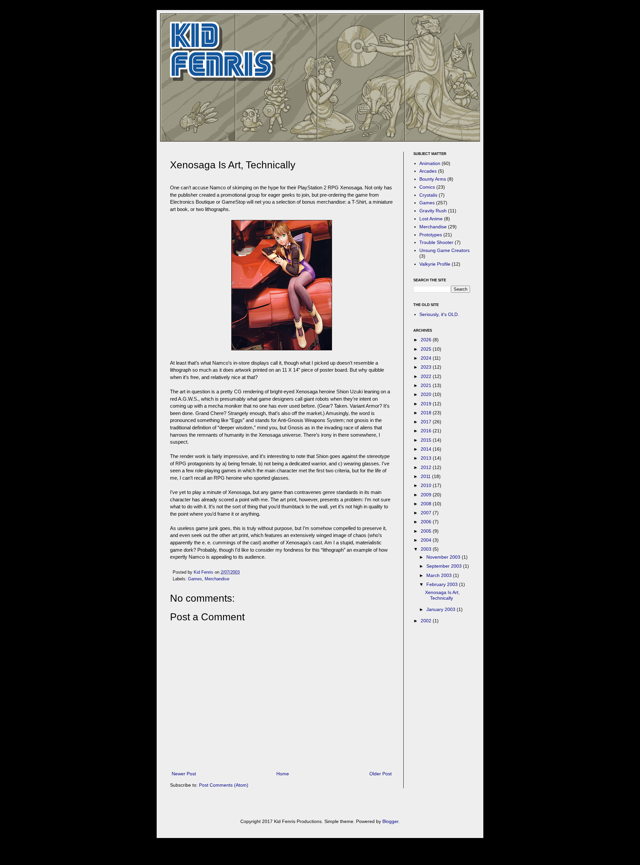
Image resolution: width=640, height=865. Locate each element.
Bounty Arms (432, 179)
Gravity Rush (433, 210)
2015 (427, 440)
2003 (427, 549)
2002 (427, 620)
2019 (427, 403)
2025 (427, 349)
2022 (427, 376)
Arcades (428, 171)
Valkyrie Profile (434, 264)
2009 (427, 494)
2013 (427, 458)
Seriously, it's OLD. (439, 314)
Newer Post (184, 773)
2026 (427, 339)
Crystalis (428, 195)
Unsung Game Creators (444, 250)
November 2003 (444, 557)
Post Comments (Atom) (223, 785)
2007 (427, 512)
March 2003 (439, 575)
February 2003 (442, 584)
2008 (427, 503)
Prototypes (430, 234)
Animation (429, 163)
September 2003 (444, 566)
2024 (427, 358)
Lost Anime (431, 218)
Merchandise (217, 579)
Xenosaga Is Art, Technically (442, 595)
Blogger (390, 821)
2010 (427, 485)
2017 (427, 421)
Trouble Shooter (436, 242)
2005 (427, 531)
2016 (427, 430)
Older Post (380, 773)
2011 (426, 476)
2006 (427, 521)
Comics (427, 187)
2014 (427, 449)
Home (282, 773)
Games (195, 579)
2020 (427, 394)
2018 (427, 412)
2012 (427, 467)
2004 (427, 540)
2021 (427, 385)
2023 (427, 367)
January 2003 (441, 609)
